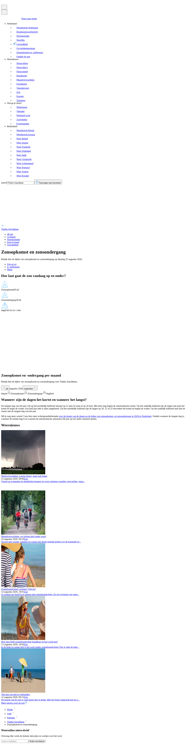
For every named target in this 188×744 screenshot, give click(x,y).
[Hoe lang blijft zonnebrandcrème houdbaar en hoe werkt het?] (23, 639)
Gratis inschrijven (37, 741)
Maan (9, 269)
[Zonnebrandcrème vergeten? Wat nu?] (23, 586)
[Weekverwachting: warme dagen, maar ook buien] (23, 473)
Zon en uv (12, 264)
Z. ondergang (13, 267)
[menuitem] (97, 40)
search (4, 182)
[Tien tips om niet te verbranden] (23, 692)
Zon (26, 479)
